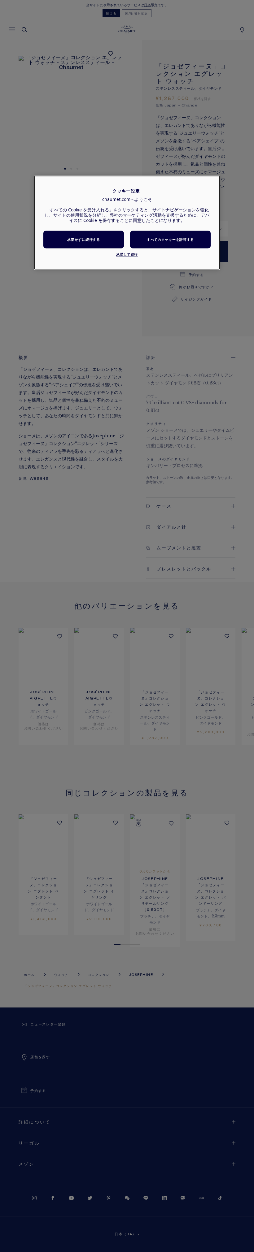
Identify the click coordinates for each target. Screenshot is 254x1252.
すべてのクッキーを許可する (170, 239)
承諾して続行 (127, 254)
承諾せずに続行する (83, 239)
